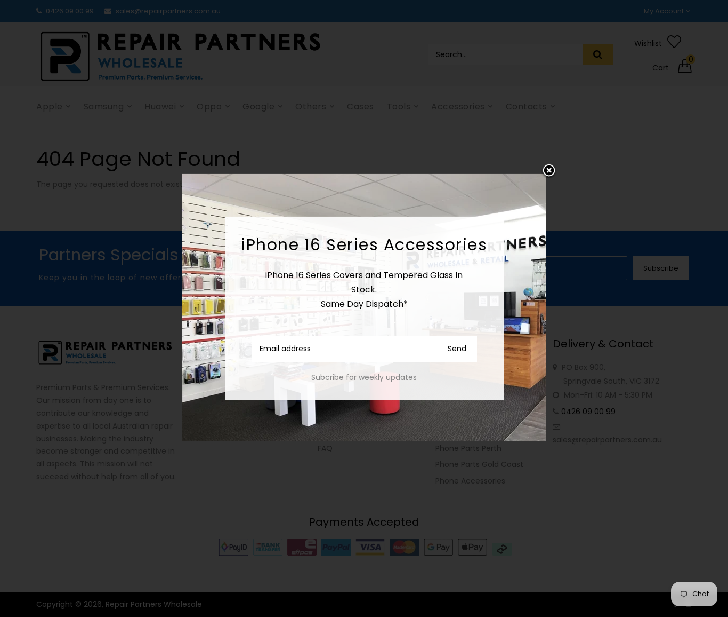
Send (457, 348)
